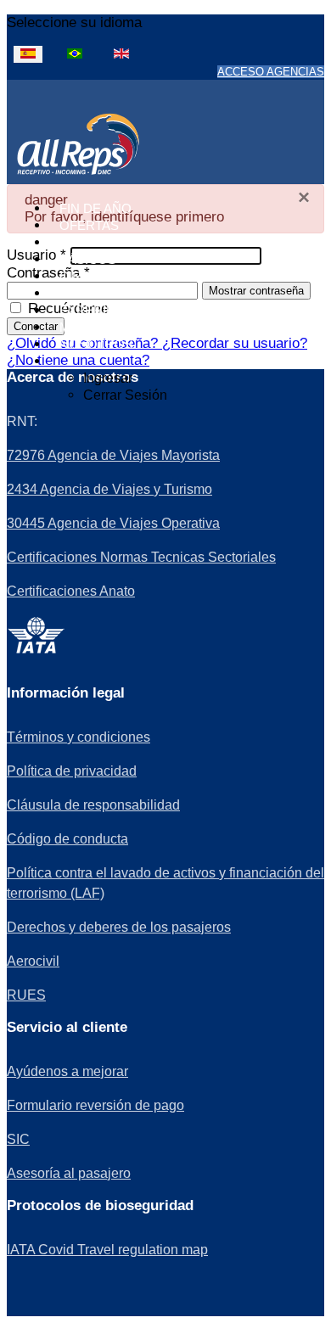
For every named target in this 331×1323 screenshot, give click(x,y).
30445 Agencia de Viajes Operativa (113, 523)
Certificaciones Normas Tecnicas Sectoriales (141, 557)
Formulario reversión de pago (95, 1105)
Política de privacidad (72, 771)
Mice (75, 327)
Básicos (87, 259)
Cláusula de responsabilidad (93, 805)
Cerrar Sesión (125, 395)
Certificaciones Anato (71, 591)
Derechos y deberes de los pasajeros (119, 927)
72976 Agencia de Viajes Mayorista (113, 455)
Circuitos (94, 276)
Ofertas (89, 225)
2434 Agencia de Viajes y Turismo (109, 489)
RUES (26, 995)
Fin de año (95, 208)
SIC (18, 1139)
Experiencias (106, 310)
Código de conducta (67, 839)
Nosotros (96, 344)
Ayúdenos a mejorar (67, 1071)
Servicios (94, 293)
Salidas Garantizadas (137, 242)
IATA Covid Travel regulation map (107, 1249)
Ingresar (107, 378)
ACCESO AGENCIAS (270, 71)
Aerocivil (33, 961)
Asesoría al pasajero (69, 1173)
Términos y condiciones (78, 737)
